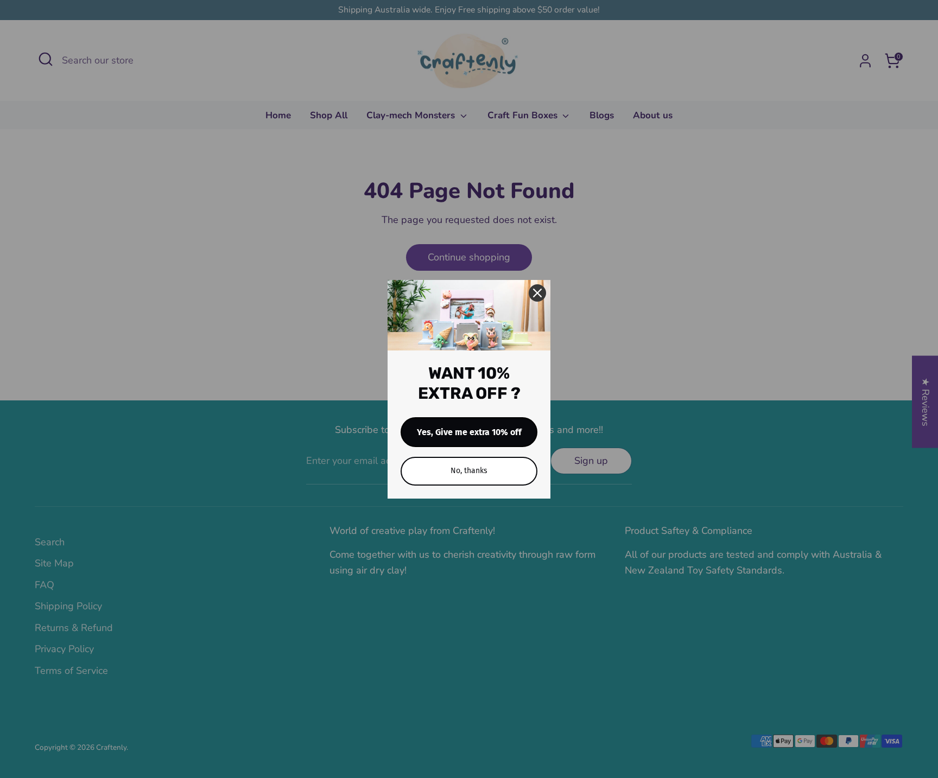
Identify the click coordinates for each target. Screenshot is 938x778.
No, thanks (469, 470)
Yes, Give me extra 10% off (469, 432)
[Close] (537, 293)
